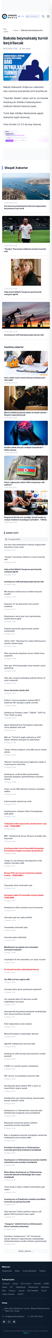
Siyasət (21, 1291)
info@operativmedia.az (14, 1316)
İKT (11, 1287)
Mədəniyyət (33, 1287)
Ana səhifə (5, 30)
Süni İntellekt (32, 1291)
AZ (19, 16)
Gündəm (37, 1283)
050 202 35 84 (36, 1316)
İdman (16, 30)
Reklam (43, 1271)
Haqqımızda (7, 1271)
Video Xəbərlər (8, 1294)
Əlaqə (17, 1271)
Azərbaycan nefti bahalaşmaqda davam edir (24, 335)
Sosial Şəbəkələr (29, 1271)
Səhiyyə (12, 1291)
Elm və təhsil (26, 1283)
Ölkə (4, 1291)
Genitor (26, 136)
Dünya (15, 1283)
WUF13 (20, 1294)
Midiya (26, 1333)
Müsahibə (45, 1287)
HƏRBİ (46, 1283)
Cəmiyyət (6, 1283)
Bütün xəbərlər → (26, 1251)
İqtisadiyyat (20, 1287)
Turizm (44, 1291)
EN (23, 16)
